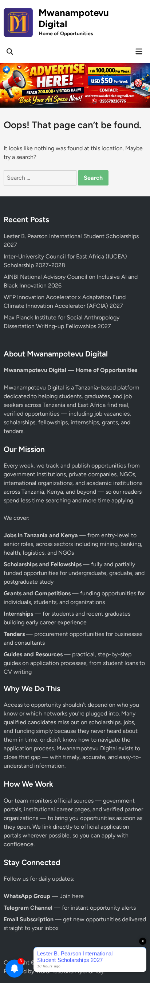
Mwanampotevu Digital (74, 18)
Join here (72, 896)
